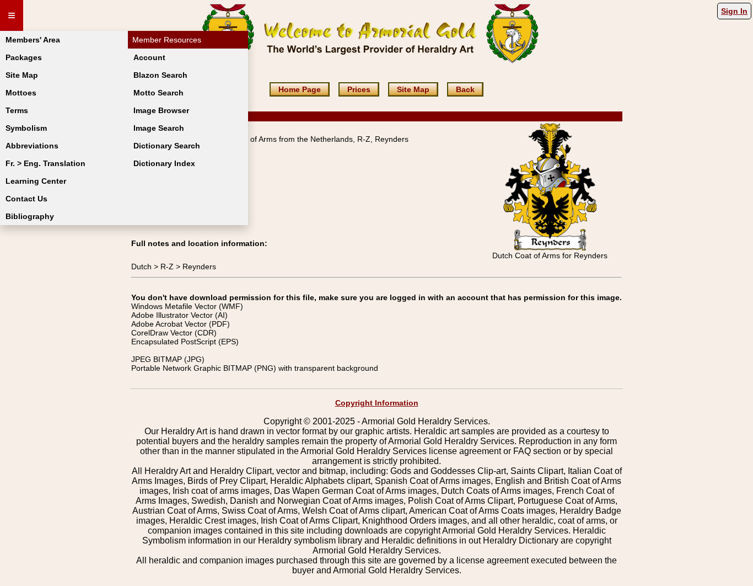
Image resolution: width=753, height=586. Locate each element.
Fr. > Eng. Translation (45, 163)
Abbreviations (32, 145)
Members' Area (33, 39)
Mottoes (21, 92)
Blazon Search (160, 75)
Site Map (22, 75)
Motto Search (158, 92)
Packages (24, 57)
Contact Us (26, 198)
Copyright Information (376, 402)
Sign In (734, 11)
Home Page (299, 89)
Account (149, 57)
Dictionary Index (164, 163)
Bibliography (30, 216)
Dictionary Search (166, 145)
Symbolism (26, 128)
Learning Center (36, 181)
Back (465, 89)
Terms (17, 110)
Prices (358, 89)
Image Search (158, 128)
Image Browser (161, 110)
